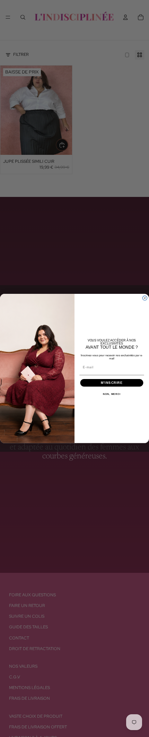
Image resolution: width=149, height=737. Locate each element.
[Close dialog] (144, 298)
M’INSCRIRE (112, 382)
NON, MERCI (112, 394)
